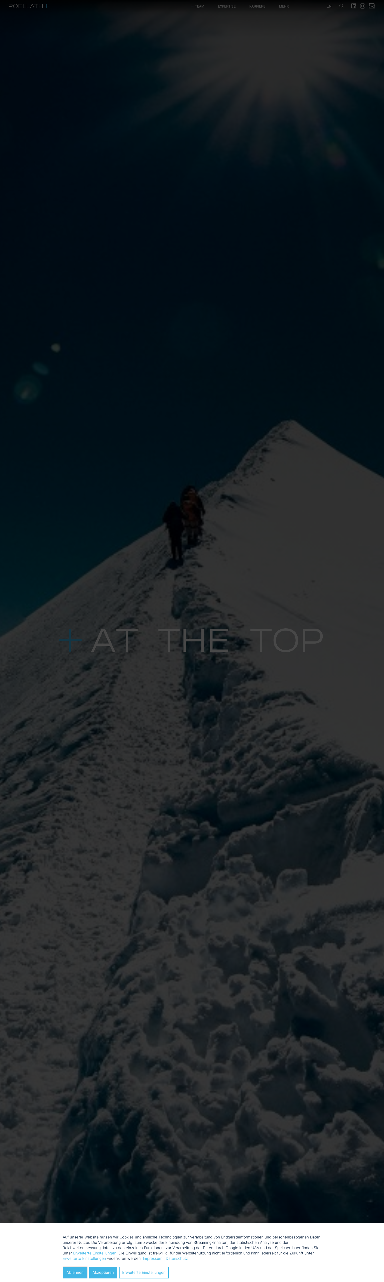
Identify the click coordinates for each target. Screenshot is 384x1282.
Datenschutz (177, 1258)
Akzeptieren (103, 1272)
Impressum (152, 1258)
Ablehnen (75, 1272)
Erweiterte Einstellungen (94, 1253)
